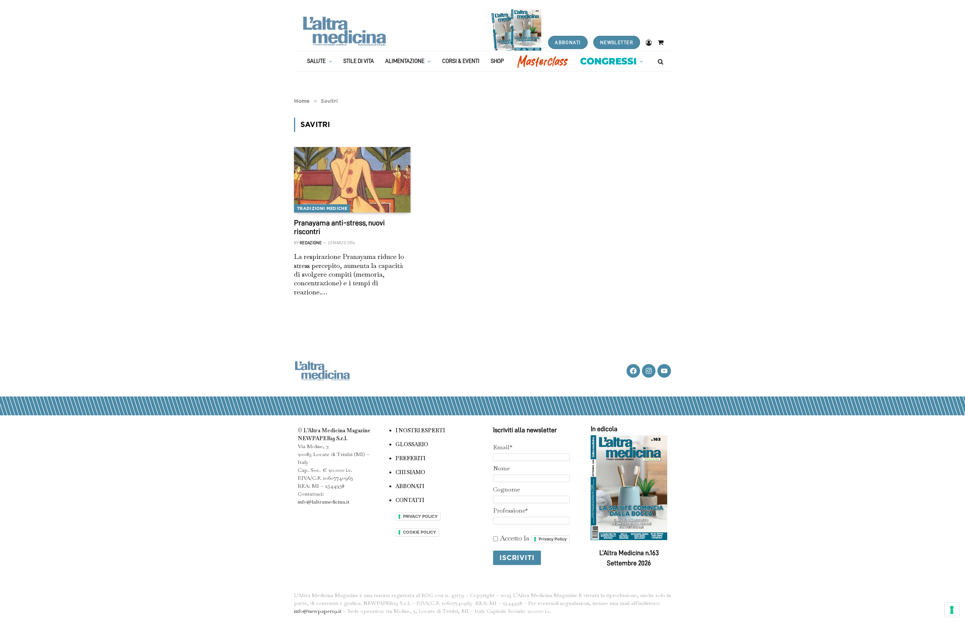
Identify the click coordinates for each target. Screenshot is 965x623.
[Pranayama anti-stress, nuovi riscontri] (352, 180)
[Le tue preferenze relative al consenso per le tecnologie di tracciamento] (952, 610)
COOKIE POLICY (419, 532)
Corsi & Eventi (460, 61)
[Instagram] (649, 371)
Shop (497, 61)
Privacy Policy (553, 539)
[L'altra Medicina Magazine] (344, 31)
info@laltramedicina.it (323, 501)
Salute (316, 61)
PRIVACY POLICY (420, 516)
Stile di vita (358, 61)
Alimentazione (404, 61)
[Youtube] (664, 371)
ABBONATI (568, 42)
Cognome (506, 489)
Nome (501, 468)
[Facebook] (633, 371)
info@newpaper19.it (318, 611)
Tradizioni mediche (322, 208)
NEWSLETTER (616, 42)
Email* (502, 447)
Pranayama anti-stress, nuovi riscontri (339, 227)
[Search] (659, 61)
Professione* (510, 510)
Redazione (311, 243)
